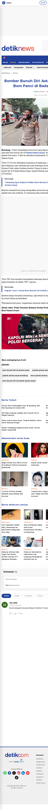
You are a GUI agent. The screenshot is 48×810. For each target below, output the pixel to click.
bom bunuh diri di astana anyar (16, 370)
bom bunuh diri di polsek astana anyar (19, 381)
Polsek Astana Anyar (35, 152)
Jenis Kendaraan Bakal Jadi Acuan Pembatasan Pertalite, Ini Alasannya (33, 528)
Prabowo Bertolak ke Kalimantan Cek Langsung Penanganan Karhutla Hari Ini (33, 555)
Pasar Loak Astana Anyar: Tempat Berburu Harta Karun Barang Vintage (21, 421)
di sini (23, 360)
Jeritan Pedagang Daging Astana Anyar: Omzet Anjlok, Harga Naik (21, 429)
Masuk (43, 3)
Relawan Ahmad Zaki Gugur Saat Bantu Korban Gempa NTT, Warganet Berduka (10, 555)
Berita (13, 62)
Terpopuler (19, 67)
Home (5, 62)
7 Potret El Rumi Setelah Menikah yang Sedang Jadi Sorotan (12, 493)
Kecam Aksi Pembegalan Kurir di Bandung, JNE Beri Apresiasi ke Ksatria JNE (21, 407)
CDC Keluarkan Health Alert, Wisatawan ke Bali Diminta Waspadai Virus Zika (11, 528)
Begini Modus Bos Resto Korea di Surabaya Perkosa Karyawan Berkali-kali (14, 465)
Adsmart (7, 67)
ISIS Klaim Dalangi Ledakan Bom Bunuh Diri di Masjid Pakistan (20, 414)
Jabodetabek (24, 62)
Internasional (38, 62)
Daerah (29, 67)
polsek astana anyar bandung (15, 375)
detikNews (6, 73)
